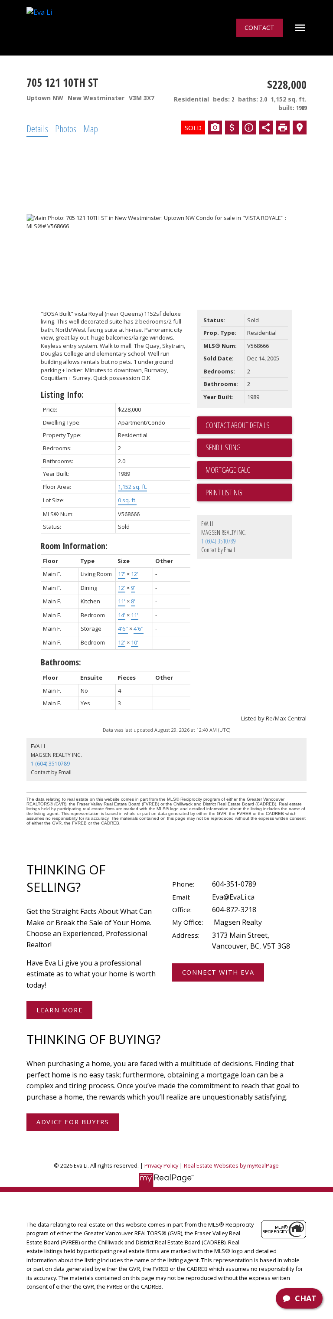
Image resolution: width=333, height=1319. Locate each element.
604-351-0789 (234, 884)
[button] (259, 28)
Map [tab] (90, 128)
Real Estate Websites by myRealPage (231, 1165)
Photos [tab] (65, 128)
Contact (259, 28)
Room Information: (74, 546)
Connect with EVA (218, 972)
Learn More (59, 1010)
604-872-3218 (234, 909)
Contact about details (238, 425)
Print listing (224, 492)
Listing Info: (62, 394)
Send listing (223, 447)
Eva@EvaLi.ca (233, 897)
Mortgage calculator (249, 470)
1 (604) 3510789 (218, 541)
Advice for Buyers (72, 1122)
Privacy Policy (161, 1165)
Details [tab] (37, 128)
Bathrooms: (61, 662)
